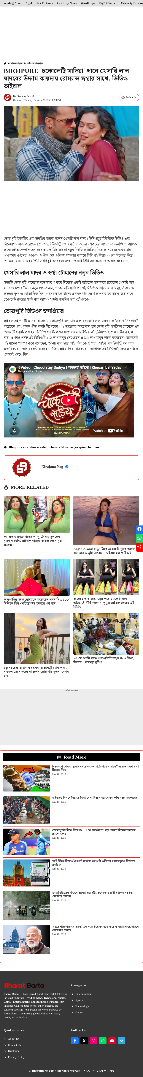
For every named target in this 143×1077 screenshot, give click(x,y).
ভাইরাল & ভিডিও (24, 63)
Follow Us (131, 97)
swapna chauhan (87, 447)
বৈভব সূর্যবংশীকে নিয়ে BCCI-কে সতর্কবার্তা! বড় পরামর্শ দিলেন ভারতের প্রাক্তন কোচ (94, 832)
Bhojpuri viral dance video (28, 447)
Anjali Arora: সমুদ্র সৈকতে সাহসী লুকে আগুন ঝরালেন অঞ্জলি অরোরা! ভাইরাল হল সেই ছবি (104, 551)
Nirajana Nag (24, 96)
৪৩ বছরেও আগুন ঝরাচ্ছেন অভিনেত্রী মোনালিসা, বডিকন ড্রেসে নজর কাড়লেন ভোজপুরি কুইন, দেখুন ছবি (36, 671)
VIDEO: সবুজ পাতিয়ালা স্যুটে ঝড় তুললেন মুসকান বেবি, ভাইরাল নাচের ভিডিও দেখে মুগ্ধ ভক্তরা (33, 541)
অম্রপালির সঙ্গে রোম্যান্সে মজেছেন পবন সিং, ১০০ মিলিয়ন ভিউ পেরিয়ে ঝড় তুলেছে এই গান (36, 601)
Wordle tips (88, 3)
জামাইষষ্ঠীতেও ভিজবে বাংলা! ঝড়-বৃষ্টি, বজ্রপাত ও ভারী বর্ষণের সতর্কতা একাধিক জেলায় (92, 895)
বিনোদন (12, 63)
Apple (29, 3)
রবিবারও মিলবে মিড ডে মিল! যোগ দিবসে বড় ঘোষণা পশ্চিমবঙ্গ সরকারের (94, 798)
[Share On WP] (139, 538)
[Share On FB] (139, 529)
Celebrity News (67, 3)
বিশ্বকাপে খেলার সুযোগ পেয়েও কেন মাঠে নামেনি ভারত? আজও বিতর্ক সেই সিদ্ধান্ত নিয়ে (95, 768)
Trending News (11, 3)
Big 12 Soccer (108, 3)
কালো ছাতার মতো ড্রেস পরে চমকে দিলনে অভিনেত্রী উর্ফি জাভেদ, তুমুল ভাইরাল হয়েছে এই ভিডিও (103, 603)
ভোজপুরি (38, 63)
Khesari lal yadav (61, 447)
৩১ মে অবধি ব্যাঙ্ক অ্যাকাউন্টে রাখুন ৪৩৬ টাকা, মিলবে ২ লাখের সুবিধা (103, 660)
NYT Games (45, 3)
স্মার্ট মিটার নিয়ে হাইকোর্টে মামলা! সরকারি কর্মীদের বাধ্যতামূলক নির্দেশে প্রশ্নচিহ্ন (93, 863)
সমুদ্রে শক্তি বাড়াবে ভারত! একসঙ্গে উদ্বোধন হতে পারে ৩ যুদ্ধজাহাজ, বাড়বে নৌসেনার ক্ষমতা (95, 928)
